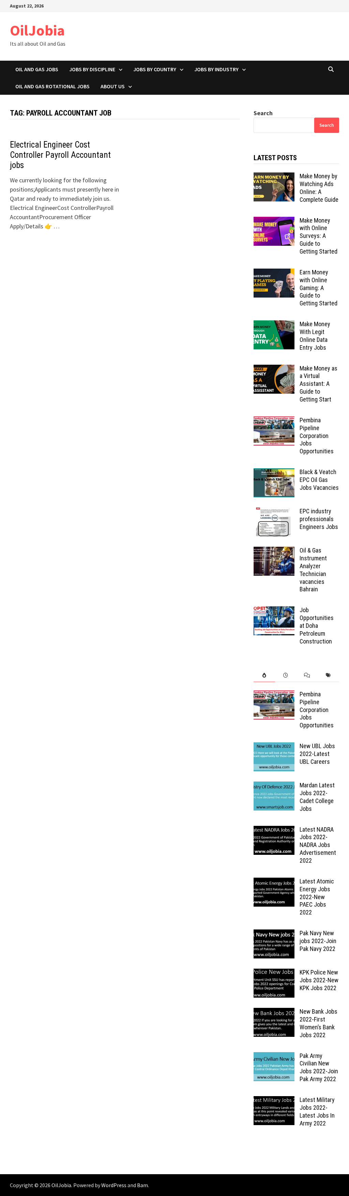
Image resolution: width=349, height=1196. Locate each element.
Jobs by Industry (216, 69)
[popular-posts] (264, 675)
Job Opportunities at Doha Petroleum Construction (317, 625)
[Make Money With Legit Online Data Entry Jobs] (274, 325)
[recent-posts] (286, 675)
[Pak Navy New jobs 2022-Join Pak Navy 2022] (274, 934)
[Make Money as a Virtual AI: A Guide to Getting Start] (274, 369)
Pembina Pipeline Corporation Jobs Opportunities (317, 436)
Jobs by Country (154, 69)
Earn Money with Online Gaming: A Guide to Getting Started (318, 288)
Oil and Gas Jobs (36, 69)
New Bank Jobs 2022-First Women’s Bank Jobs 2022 (318, 1023)
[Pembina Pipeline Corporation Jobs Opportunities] (274, 421)
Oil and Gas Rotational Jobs (52, 86)
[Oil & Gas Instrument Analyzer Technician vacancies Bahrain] (274, 551)
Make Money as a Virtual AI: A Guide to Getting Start (318, 384)
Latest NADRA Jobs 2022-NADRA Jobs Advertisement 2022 (318, 845)
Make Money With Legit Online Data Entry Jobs (315, 335)
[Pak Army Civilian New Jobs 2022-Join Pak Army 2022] (274, 1057)
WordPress (113, 1185)
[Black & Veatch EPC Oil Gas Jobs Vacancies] (274, 473)
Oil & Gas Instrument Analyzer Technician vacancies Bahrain (313, 570)
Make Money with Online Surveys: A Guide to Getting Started (318, 236)
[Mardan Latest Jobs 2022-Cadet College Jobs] (274, 786)
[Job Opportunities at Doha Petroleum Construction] (274, 611)
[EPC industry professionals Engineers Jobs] (274, 512)
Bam (142, 1185)
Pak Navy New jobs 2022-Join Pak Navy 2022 (318, 940)
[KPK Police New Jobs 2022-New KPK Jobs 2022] (274, 973)
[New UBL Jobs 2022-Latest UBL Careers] (274, 747)
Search (263, 113)
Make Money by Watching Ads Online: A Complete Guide (319, 187)
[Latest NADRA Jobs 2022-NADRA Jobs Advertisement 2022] (274, 830)
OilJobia (37, 30)
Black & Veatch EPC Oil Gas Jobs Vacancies (319, 479)
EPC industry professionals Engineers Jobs (319, 519)
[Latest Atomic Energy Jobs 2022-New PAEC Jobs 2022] (274, 882)
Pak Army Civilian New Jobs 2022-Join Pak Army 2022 (319, 1067)
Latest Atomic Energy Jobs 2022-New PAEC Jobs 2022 (317, 897)
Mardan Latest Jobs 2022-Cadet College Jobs (317, 797)
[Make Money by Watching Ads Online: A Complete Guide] (274, 177)
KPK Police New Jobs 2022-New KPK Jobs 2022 (319, 980)
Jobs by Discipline (92, 69)
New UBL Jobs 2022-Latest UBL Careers (317, 753)
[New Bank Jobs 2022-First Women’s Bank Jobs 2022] (274, 1012)
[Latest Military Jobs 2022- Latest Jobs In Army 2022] (274, 1101)
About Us (113, 86)
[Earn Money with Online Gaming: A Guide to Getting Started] (274, 273)
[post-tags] (328, 675)
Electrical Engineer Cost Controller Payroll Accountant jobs (60, 155)
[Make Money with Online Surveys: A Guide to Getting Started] (274, 221)
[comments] (307, 675)
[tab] (264, 675)
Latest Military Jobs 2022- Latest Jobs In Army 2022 (317, 1111)
